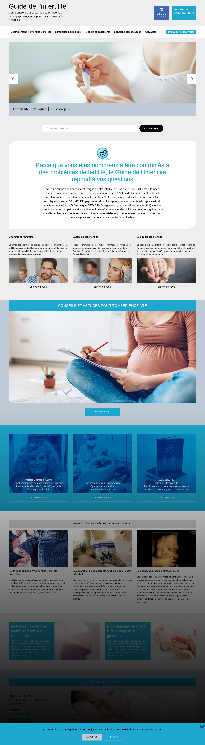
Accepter (92, 737)
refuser (114, 737)
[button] (202, 726)
